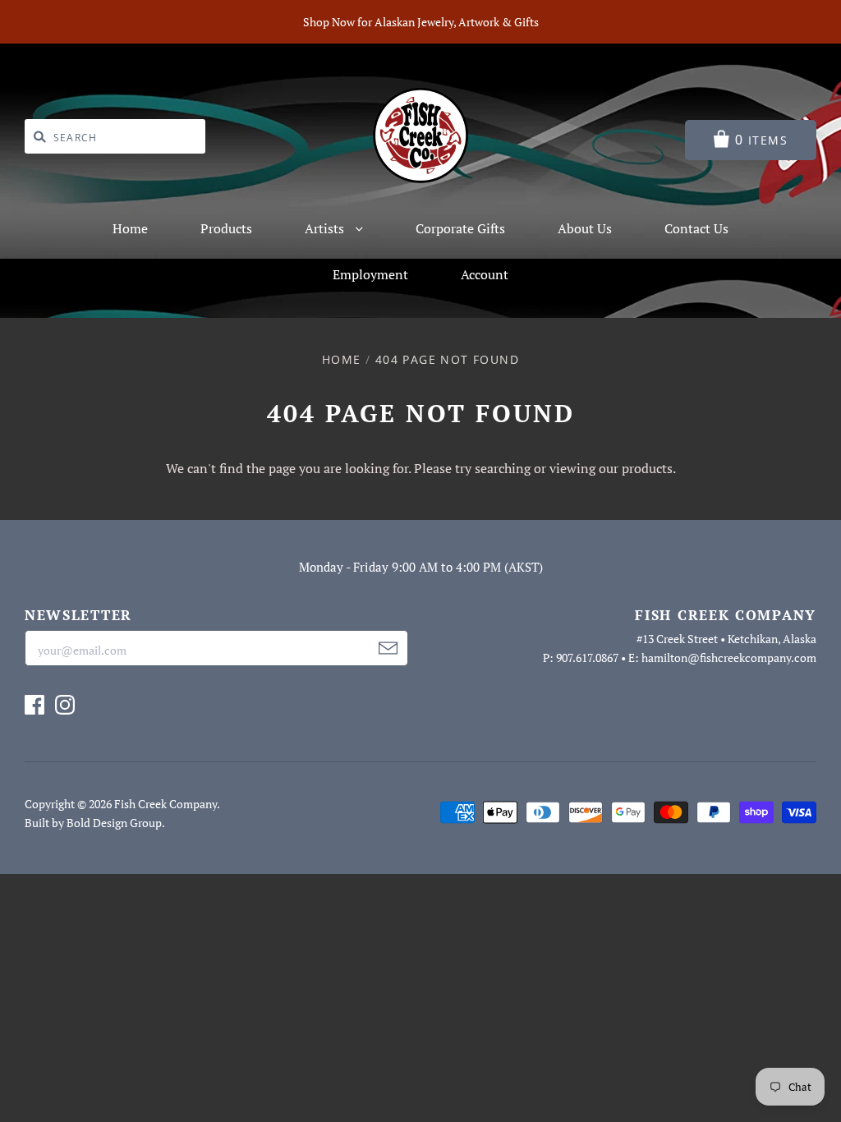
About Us (585, 228)
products (647, 468)
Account (484, 274)
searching (503, 468)
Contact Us (696, 228)
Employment (370, 274)
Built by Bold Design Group (93, 822)
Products (226, 228)
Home (130, 228)
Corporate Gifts (460, 228)
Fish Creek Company (165, 804)
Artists (326, 228)
